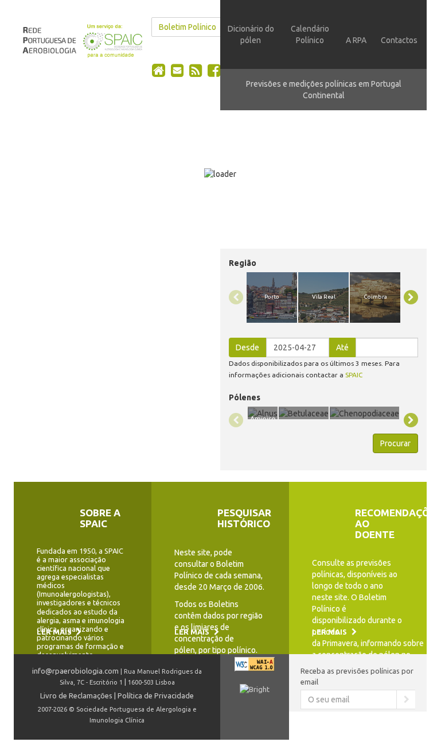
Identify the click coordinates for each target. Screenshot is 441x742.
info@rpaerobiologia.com (75, 671)
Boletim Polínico (187, 27)
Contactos (399, 40)
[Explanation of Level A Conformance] (255, 669)
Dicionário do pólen (251, 34)
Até (342, 347)
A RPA (356, 40)
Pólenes (244, 397)
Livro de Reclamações (76, 695)
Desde (247, 347)
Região (242, 263)
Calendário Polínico (310, 34)
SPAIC (353, 374)
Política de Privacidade (156, 695)
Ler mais (55, 632)
